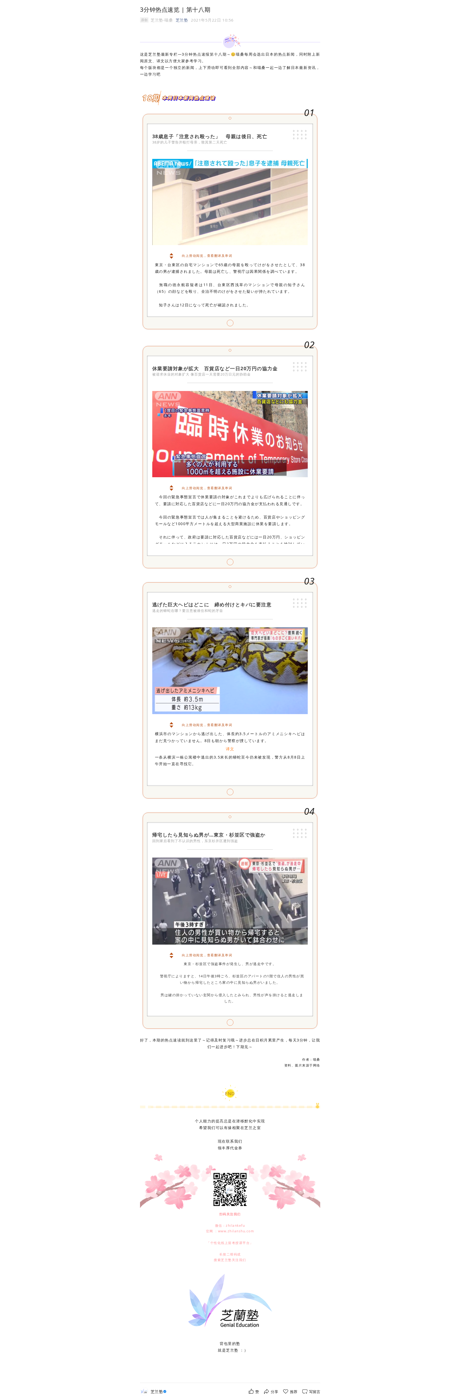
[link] (159, 1391)
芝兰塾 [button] (182, 20)
